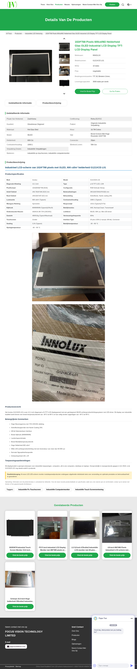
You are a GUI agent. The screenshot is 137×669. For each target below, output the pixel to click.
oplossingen (76, 4)
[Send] (131, 665)
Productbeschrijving (51, 103)
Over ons (75, 631)
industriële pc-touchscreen (29, 489)
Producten (18, 33)
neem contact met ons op (92, 4)
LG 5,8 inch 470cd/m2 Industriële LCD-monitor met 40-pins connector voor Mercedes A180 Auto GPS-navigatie (84, 549)
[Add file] (94, 665)
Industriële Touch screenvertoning (89, 489)
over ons (50, 4)
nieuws (67, 4)
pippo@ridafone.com (17, 646)
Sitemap (18, 666)
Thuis (43, 4)
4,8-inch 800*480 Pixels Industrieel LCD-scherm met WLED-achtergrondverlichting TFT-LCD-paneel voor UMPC (117, 549)
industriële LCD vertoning (33, 33)
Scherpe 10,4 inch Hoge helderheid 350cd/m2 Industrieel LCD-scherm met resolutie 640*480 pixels (20, 600)
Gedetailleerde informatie (20, 103)
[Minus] (131, 618)
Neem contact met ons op (79, 649)
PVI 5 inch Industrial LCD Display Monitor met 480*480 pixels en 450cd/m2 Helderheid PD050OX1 (52, 549)
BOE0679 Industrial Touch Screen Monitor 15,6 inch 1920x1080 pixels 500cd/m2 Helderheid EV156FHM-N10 (20, 549)
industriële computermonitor (58, 489)
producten (59, 4)
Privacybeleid (9, 666)
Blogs (74, 639)
